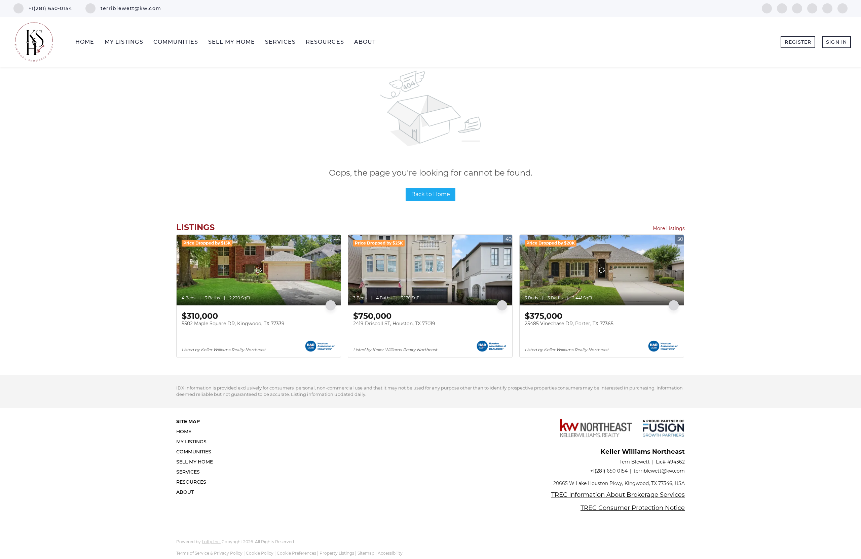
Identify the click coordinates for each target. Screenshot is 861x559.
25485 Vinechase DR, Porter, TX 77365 (569, 324)
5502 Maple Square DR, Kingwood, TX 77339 (233, 324)
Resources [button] (325, 42)
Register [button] (798, 42)
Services (280, 42)
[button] (196, 431)
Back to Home (430, 194)
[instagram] (827, 8)
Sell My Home (231, 42)
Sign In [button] (836, 42)
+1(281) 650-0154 (609, 471)
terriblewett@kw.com (659, 471)
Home (84, 42)
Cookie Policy (259, 553)
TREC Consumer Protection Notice (633, 508)
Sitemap (366, 553)
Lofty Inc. (211, 541)
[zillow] (812, 8)
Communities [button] (175, 42)
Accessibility (390, 553)
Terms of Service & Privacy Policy (209, 553)
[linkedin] (782, 8)
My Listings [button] (124, 42)
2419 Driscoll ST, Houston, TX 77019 (394, 324)
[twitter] (797, 8)
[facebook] (767, 8)
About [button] (365, 42)
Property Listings (337, 553)
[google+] (842, 8)
